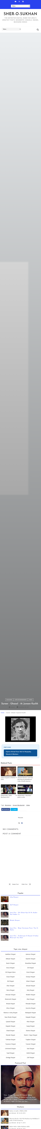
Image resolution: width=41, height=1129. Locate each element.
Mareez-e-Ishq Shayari (10, 1012)
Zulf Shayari (14, 905)
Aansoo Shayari (30, 954)
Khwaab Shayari (30, 1004)
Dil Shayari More (10, 972)
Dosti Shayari (30, 972)
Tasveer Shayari (30, 1044)
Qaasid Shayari (10, 1021)
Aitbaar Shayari (10, 959)
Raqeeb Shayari (10, 1026)
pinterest (23, 809)
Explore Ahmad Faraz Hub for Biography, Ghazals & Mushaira (18, 753)
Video (30, 700)
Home (2, 712)
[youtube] (15, 2)
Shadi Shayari (10, 1030)
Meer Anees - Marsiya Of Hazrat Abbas (18, 1095)
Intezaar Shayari (10, 995)
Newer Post (15, 884)
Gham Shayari (30, 981)
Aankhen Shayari (10, 954)
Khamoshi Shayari (10, 999)
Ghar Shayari (10, 986)
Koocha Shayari (30, 1008)
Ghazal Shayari (30, 986)
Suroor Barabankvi (21, 700)
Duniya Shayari (30, 977)
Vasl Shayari (30, 1048)
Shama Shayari (30, 1030)
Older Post (24, 884)
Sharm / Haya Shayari (30, 1035)
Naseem (12, 707)
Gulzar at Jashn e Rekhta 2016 (18, 1111)
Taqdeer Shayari (31, 1039)
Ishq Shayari (14, 897)
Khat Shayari (30, 999)
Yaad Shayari (10, 1053)
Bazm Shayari (10, 963)
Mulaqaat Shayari (30, 1012)
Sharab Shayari (10, 1035)
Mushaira (9, 700)
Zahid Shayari (30, 1053)
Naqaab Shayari (30, 1017)
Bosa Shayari (10, 968)
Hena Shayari (10, 990)
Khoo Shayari (10, 1008)
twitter (15, 809)
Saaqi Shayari (30, 1026)
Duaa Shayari (10, 977)
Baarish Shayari (30, 959)
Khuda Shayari (15, 920)
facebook (6, 809)
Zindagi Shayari (10, 1057)
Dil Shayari (30, 968)
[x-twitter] (19, 2)
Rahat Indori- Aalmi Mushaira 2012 (19, 1126)
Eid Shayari (10, 981)
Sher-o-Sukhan (20, 14)
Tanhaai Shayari (10, 1039)
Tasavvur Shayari (10, 1044)
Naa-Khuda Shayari (10, 1017)
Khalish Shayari (30, 995)
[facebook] (23, 2)
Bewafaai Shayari (30, 963)
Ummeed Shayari (10, 1048)
